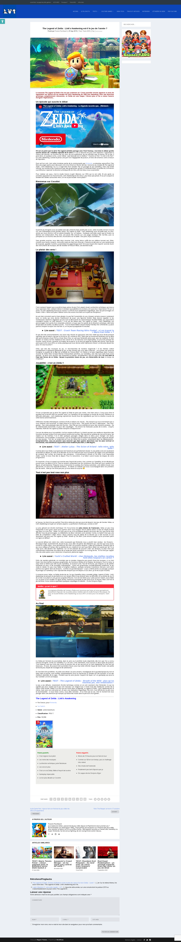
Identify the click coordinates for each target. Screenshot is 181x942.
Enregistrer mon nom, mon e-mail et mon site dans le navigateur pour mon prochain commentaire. (67, 924)
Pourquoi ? (64, 2)
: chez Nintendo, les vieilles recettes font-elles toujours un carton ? (84, 557)
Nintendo (89, 163)
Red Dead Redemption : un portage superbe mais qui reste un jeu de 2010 (106, 864)
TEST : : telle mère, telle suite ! (84, 447)
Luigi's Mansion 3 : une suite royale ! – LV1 (47, 887)
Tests (95, 11)
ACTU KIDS (56, 2)
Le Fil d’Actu (85, 11)
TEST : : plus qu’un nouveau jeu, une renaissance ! (83, 682)
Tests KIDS (73, 2)
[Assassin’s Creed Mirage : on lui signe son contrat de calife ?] (64, 852)
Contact (139, 940)
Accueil (75, 11)
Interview (146, 11)
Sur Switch (41, 706)
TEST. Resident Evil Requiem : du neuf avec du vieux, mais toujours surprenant (86, 864)
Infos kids (81, 2)
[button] (2, 21)
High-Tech (120, 11)
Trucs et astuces (133, 11)
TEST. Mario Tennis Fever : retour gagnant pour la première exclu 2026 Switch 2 (41, 864)
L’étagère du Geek (158, 11)
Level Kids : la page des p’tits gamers (40, 2)
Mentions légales (130, 940)
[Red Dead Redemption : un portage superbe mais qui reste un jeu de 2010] (108, 852)
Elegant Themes (42, 940)
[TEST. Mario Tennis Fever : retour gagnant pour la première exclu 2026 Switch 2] (42, 852)
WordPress (60, 940)
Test (80, 31)
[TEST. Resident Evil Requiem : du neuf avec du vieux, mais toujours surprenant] (86, 852)
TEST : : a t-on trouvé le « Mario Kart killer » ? (85, 331)
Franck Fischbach (61, 31)
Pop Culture (172, 11)
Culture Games (106, 11)
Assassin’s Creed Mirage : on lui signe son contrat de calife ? (63, 863)
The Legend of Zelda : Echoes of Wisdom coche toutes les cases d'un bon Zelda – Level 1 (63, 883)
